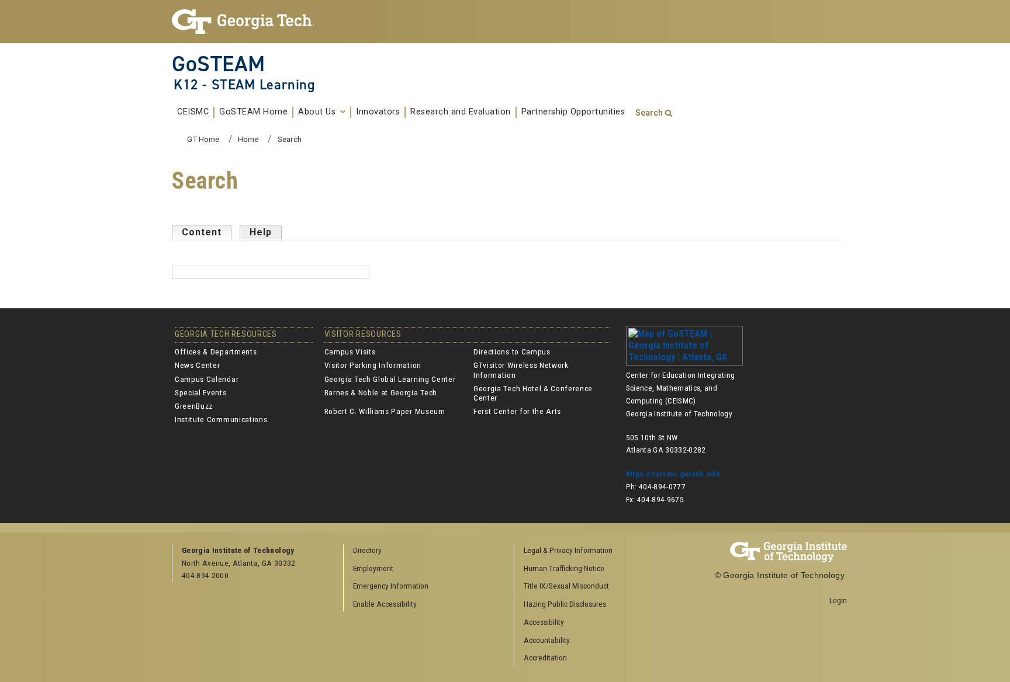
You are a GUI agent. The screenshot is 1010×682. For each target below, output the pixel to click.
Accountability (547, 640)
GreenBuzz (194, 405)
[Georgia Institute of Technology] (249, 21)
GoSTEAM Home (253, 112)
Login (838, 600)
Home (248, 139)
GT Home (203, 139)
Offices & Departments (216, 351)
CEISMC (193, 112)
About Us (318, 112)
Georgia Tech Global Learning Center (390, 379)
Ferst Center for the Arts (517, 411)
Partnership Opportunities (573, 112)
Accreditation (545, 657)
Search (649, 113)
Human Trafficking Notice (564, 568)
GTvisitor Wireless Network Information (521, 369)
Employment (373, 568)
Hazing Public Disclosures (565, 603)
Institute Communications (221, 419)
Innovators (378, 112)
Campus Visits (350, 351)
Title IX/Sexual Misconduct (566, 585)
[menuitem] (595, 551)
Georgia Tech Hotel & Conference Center (533, 393)
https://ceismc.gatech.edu (673, 473)
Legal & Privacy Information (568, 550)
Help (261, 232)
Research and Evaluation (460, 112)
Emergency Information (390, 585)
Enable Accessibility (385, 603)
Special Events (201, 392)
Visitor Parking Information (372, 365)
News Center (197, 365)
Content (206, 232)
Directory (367, 550)
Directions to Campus (512, 351)
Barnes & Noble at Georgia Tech (380, 392)
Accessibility (544, 622)
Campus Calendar (206, 379)
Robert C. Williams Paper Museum (384, 411)
